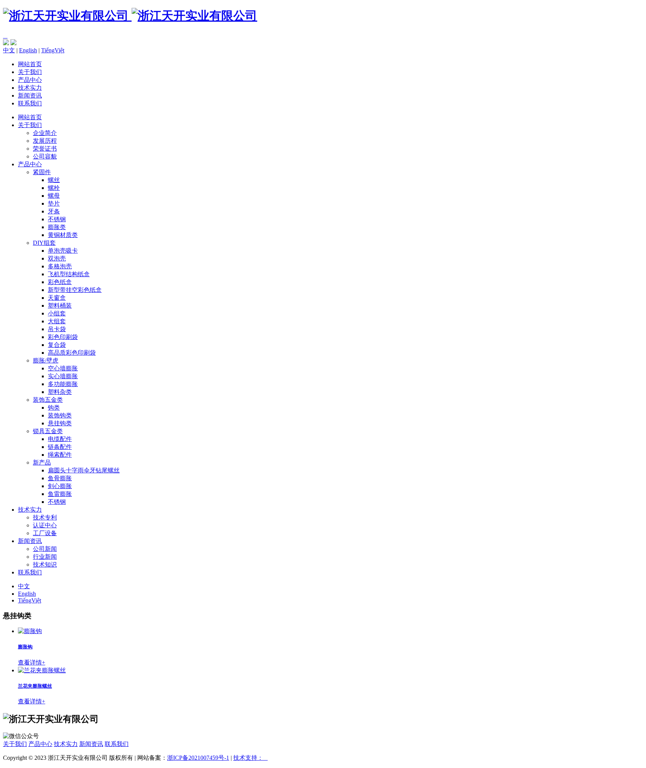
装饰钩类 (60, 415)
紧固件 (42, 172)
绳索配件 (60, 454)
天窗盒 (57, 297)
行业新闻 (45, 556)
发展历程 (45, 141)
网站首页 (30, 64)
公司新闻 (45, 549)
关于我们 (30, 72)
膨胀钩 (25, 647)
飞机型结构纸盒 (69, 274)
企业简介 (45, 133)
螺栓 (54, 188)
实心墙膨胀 (63, 376)
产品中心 (30, 80)
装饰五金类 (48, 400)
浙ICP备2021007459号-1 (198, 758)
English (28, 50)
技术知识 (45, 564)
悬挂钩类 (60, 423)
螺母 (54, 195)
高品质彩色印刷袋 (72, 352)
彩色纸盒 (60, 282)
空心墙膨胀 (63, 368)
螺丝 (54, 180)
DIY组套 (44, 243)
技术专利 (45, 517)
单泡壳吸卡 (63, 250)
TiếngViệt (52, 50)
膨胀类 (57, 227)
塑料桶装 (60, 305)
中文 (9, 50)
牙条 (54, 211)
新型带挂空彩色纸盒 (75, 290)
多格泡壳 (60, 266)
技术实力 (30, 87)
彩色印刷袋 (63, 337)
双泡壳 (57, 258)
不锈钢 (57, 219)
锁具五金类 (48, 431)
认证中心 (45, 525)
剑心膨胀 (60, 486)
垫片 (54, 203)
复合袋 (57, 345)
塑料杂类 (60, 392)
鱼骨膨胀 (60, 478)
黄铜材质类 (63, 235)
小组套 (57, 313)
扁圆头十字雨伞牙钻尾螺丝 (84, 470)
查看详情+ (31, 662)
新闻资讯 (30, 95)
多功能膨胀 (63, 384)
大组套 (57, 321)
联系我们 (30, 103)
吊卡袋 (57, 329)
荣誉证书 (45, 148)
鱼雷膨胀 (60, 494)
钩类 (54, 407)
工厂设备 (45, 533)
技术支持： (250, 758)
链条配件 (60, 447)
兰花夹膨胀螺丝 (35, 686)
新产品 (42, 462)
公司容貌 (45, 156)
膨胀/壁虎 (45, 360)
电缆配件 (60, 439)
